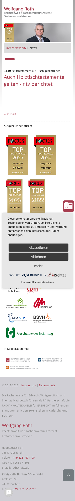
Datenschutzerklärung (43, 282)
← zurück (10, 114)
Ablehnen (38, 256)
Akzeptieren (38, 247)
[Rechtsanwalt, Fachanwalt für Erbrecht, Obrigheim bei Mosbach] (28, 16)
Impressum (28, 385)
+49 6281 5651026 (24, 489)
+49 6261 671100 (24, 457)
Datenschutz (47, 385)
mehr (38, 266)
